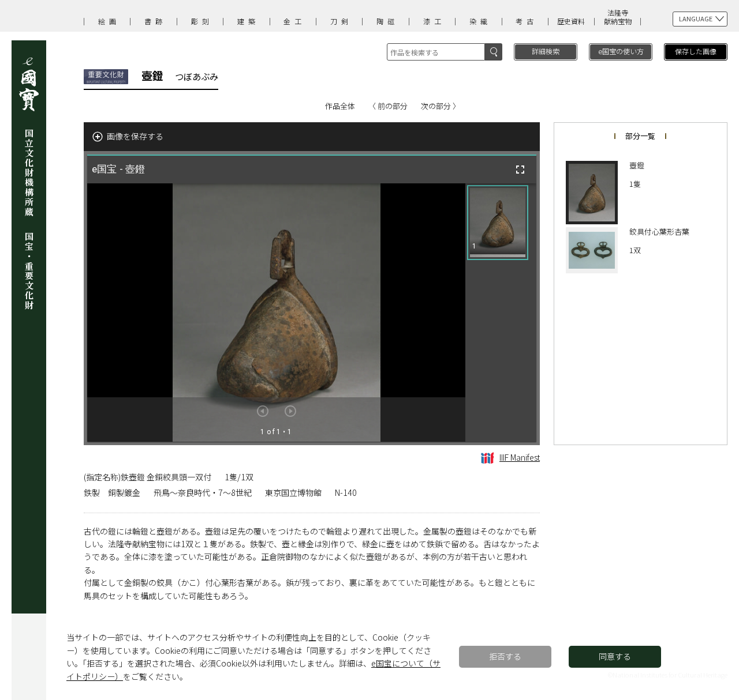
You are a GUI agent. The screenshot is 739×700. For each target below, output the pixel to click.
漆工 (434, 21)
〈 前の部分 (388, 105)
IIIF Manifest (519, 457)
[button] (497, 222)
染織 (480, 21)
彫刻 (202, 21)
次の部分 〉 (440, 105)
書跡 (155, 21)
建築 (248, 21)
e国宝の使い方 (621, 51)
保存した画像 (695, 51)
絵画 (109, 21)
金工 (294, 21)
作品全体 (340, 105)
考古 (527, 21)
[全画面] (520, 169)
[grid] (500, 312)
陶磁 (387, 21)
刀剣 (341, 21)
